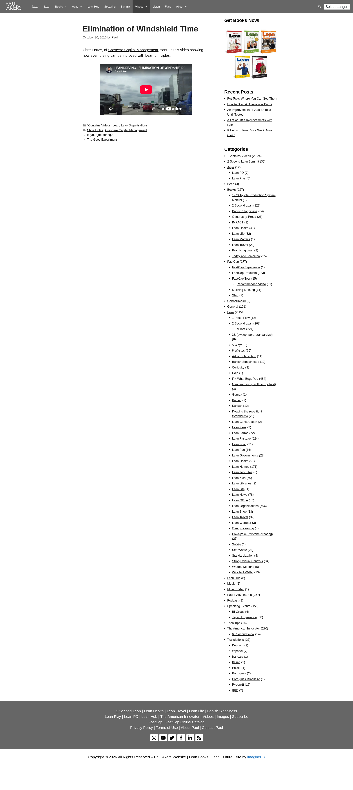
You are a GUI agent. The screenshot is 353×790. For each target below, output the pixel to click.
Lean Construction (244, 422)
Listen (156, 6)
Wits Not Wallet (242, 572)
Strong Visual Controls (247, 561)
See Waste (239, 550)
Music (231, 583)
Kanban (237, 406)
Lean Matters (241, 239)
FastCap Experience (246, 267)
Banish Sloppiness (244, 211)
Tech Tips (233, 623)
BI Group (238, 611)
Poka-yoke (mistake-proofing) (252, 534)
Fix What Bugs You (245, 378)
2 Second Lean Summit (243, 161)
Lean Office (240, 500)
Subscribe (240, 717)
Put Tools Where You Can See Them (252, 98)
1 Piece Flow (241, 318)
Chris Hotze (95, 130)
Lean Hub (93, 6)
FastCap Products (244, 273)
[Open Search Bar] (319, 6)
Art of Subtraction (244, 356)
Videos (139, 6)
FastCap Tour (241, 278)
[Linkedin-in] (190, 737)
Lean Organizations (134, 125)
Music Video (235, 589)
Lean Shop (239, 511)
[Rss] (199, 737)
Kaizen (236, 400)
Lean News (239, 494)
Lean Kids (239, 478)
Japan (35, 6)
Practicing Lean (242, 250)
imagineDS (256, 757)
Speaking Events (238, 606)
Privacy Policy (141, 728)
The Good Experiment (102, 139)
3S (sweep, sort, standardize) (252, 334)
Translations (235, 639)
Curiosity (238, 367)
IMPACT (237, 222)
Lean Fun (238, 450)
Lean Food (239, 444)
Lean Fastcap (241, 438)
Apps (230, 167)
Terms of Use (167, 728)
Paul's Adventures (239, 595)
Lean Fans (239, 427)
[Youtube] (163, 737)
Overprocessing (243, 528)
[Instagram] (154, 737)
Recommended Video (251, 284)
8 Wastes (238, 350)
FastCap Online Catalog (184, 722)
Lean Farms (240, 433)
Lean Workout (241, 523)
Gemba (237, 394)
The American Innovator (243, 628)
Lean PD (238, 172)
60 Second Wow (243, 634)
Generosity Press (244, 216)
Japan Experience (244, 617)
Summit (125, 6)
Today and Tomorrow (246, 256)
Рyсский (238, 684)
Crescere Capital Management (133, 50)
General (232, 306)
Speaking (109, 6)
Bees (230, 184)
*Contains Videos (99, 125)
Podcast (232, 600)
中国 (235, 690)
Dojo (235, 373)
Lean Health (240, 228)
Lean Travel (240, 245)
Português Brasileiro (246, 679)
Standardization (242, 555)
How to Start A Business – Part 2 (249, 104)
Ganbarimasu (236, 301)
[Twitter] (172, 737)
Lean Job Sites (242, 472)
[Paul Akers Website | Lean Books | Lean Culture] (14, 6)
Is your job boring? (100, 135)
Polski (236, 668)
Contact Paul (212, 728)
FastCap (233, 261)
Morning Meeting (243, 290)
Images (223, 717)
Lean (47, 6)
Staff (235, 295)
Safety (236, 544)
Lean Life (238, 233)
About (179, 6)
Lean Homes (240, 466)
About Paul (190, 728)
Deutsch (237, 645)
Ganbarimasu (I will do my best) (254, 384)
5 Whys (237, 345)
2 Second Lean (242, 205)
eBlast (241, 329)
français (237, 656)
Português (239, 673)
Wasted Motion (242, 567)
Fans (168, 6)
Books (59, 6)
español (237, 651)
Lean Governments (245, 455)
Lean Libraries (242, 483)
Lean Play (239, 178)
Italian (236, 662)
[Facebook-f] (181, 737)
